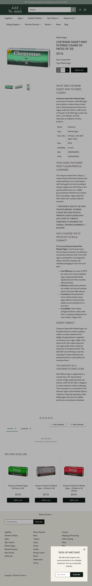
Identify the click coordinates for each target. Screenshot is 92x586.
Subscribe (76, 574)
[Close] (84, 549)
